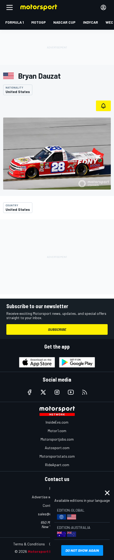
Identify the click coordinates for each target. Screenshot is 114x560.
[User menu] (103, 7)
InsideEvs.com (57, 422)
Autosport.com (57, 447)
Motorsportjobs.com (57, 439)
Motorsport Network (46, 551)
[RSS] (84, 392)
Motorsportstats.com (57, 456)
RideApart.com (57, 464)
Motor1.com (57, 430)
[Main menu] (9, 7)
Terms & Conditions (29, 544)
